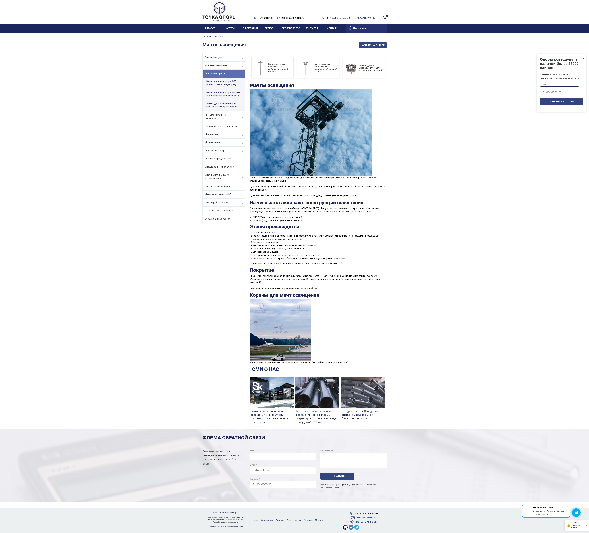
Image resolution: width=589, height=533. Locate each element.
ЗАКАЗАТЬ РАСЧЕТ (365, 18)
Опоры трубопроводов (216, 202)
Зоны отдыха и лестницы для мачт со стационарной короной (222, 105)
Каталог (210, 28)
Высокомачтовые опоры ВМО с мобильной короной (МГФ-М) (222, 83)
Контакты (312, 28)
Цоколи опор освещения (217, 186)
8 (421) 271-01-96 (366, 521)
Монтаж (332, 28)
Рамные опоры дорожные (218, 158)
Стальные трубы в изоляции (219, 210)
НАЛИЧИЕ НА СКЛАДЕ (373, 45)
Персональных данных (330, 487)
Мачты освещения (215, 73)
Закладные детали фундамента (221, 126)
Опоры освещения (214, 57)
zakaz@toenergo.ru (366, 517)
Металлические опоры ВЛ (218, 194)
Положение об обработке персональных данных (225, 526)
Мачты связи (211, 134)
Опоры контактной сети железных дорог (217, 176)
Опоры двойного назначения (219, 167)
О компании (250, 28)
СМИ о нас (265, 369)
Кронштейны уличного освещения (216, 116)
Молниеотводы (213, 142)
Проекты (270, 28)
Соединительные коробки (218, 219)
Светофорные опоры (215, 150)
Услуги (230, 28)
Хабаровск (373, 513)
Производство (291, 28)
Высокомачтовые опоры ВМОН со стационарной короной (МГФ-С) (223, 94)
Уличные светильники (216, 65)
